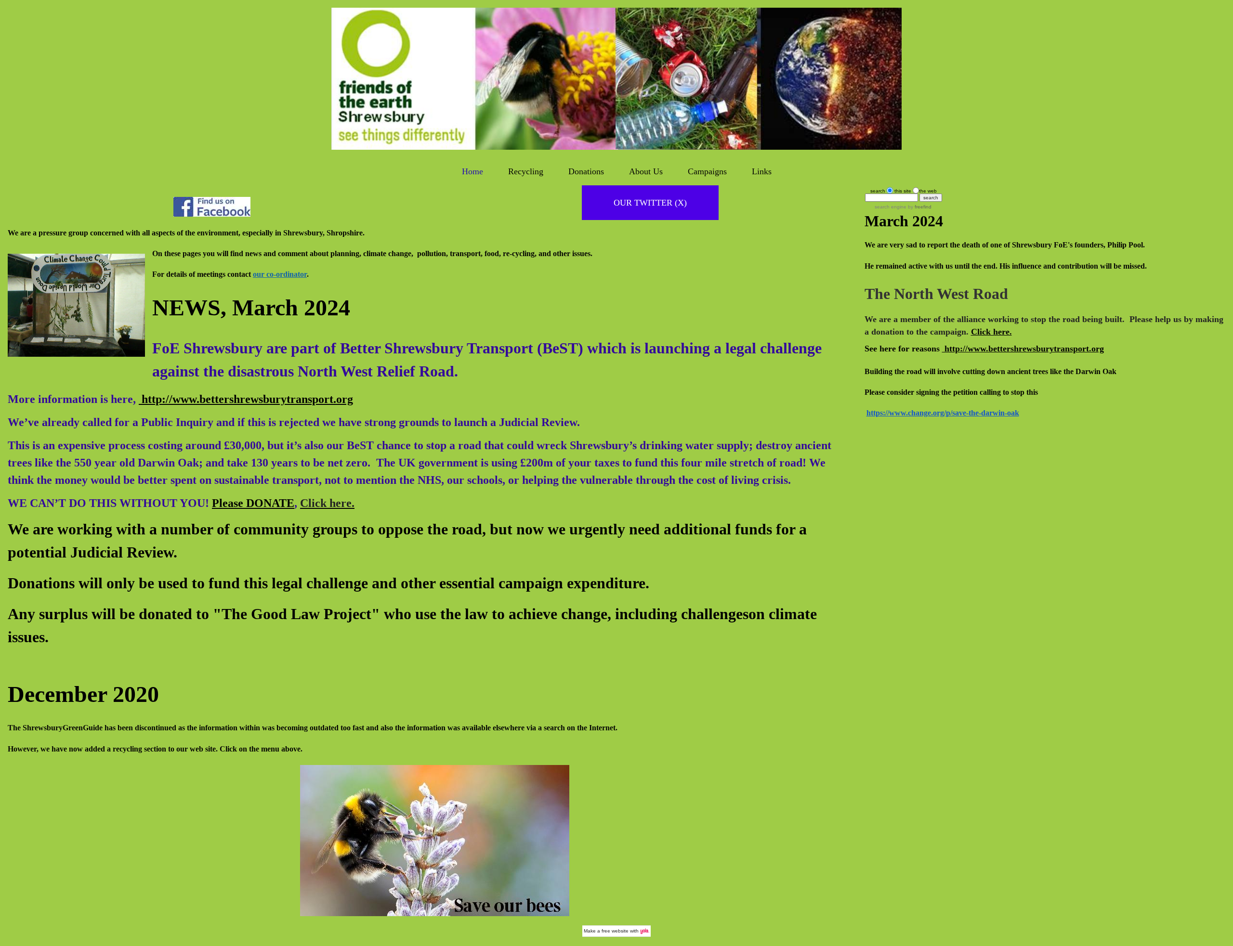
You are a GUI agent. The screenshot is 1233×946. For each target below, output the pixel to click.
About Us (646, 171)
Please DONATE (253, 503)
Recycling (525, 171)
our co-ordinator (280, 274)
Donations (586, 171)
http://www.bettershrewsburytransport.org (246, 399)
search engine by (903, 206)
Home (472, 171)
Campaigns (707, 171)
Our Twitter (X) (650, 202)
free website (615, 930)
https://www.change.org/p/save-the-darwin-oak (942, 413)
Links (762, 171)
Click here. (991, 332)
